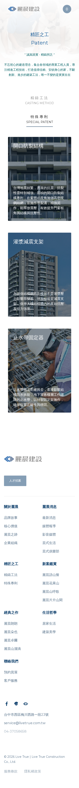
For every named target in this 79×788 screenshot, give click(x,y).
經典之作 (11, 613)
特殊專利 (10, 583)
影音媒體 (49, 534)
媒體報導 (49, 526)
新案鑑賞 (49, 564)
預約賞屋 (10, 672)
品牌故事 (10, 518)
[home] (24, 9)
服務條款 (10, 771)
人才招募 (15, 480)
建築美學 (49, 632)
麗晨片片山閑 (52, 600)
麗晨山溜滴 (12, 649)
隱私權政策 (32, 771)
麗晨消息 (49, 507)
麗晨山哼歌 (50, 592)
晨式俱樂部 (50, 551)
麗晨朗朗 (10, 623)
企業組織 (10, 543)
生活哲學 (49, 613)
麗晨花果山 (50, 583)
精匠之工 (11, 564)
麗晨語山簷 (50, 575)
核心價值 (10, 526)
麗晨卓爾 (10, 640)
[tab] (39, 101)
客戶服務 (10, 681)
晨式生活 (49, 543)
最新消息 (49, 518)
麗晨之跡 (10, 534)
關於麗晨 (11, 507)
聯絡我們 (11, 661)
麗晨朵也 (10, 632)
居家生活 (49, 623)
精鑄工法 (10, 575)
